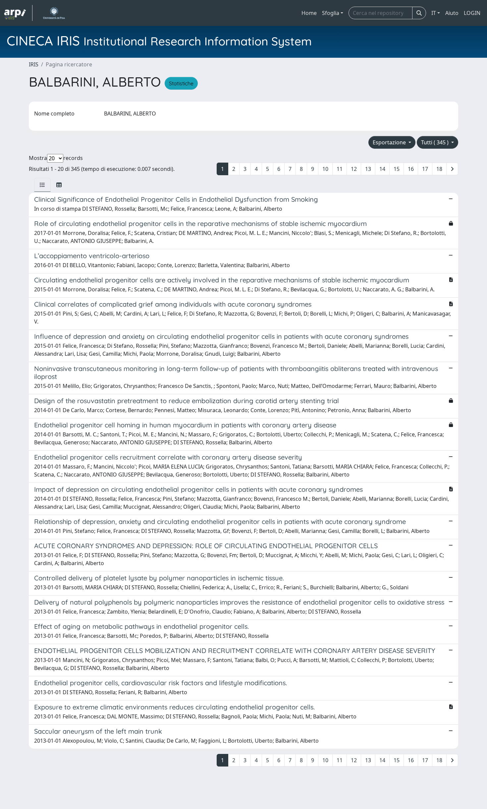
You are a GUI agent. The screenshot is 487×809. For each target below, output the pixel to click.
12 (354, 169)
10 (325, 169)
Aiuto (452, 13)
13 (368, 169)
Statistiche (181, 83)
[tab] (42, 185)
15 (397, 169)
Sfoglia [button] (330, 13)
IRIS (33, 64)
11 (340, 169)
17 (425, 169)
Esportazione (390, 142)
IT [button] (433, 13)
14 (382, 169)
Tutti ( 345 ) (435, 142)
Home (309, 13)
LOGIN (472, 13)
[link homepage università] (54, 13)
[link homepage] (18, 13)
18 (439, 169)
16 (411, 169)
